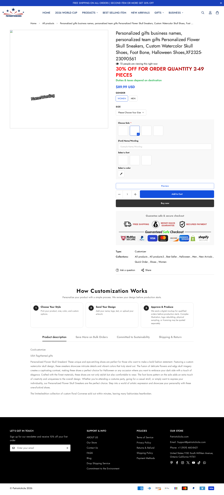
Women (162, 262)
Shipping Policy (145, 453)
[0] (217, 12)
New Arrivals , (206, 256)
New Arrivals (140, 13)
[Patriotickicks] (13, 12)
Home (46, 13)
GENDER (120, 92)
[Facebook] (177, 462)
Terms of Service (145, 437)
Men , (195, 256)
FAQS (90, 453)
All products (48, 23)
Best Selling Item (114, 13)
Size (118, 106)
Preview (165, 185)
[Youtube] (193, 462)
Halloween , (185, 256)
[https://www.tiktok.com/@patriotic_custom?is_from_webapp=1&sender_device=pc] (199, 462)
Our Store (92, 442)
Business (175, 13)
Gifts (158, 13)
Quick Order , (142, 262)
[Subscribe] (67, 447)
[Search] (203, 12)
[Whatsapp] (204, 462)
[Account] (210, 12)
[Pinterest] (171, 462)
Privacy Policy (144, 442)
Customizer (140, 251)
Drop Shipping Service (98, 463)
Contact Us (92, 448)
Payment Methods (146, 458)
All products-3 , (157, 256)
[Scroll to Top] (218, 478)
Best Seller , (172, 256)
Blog (89, 458)
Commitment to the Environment (103, 468)
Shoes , (154, 262)
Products (88, 13)
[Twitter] (188, 462)
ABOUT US (92, 437)
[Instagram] (182, 462)
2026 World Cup (66, 13)
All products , (142, 256)
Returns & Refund (145, 448)
